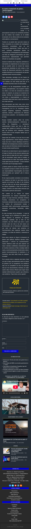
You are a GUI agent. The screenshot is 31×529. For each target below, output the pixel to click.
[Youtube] (12, 17)
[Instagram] (9, 17)
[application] (15, 387)
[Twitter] (6, 17)
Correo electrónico (4, 344)
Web (3, 347)
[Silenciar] (24, 393)
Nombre (4, 339)
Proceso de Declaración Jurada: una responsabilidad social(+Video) (19, 450)
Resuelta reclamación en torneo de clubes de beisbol (15, 369)
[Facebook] (3, 17)
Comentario (4, 322)
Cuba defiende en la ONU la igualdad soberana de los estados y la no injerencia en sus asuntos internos (15, 302)
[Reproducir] (4, 393)
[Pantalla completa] (27, 393)
